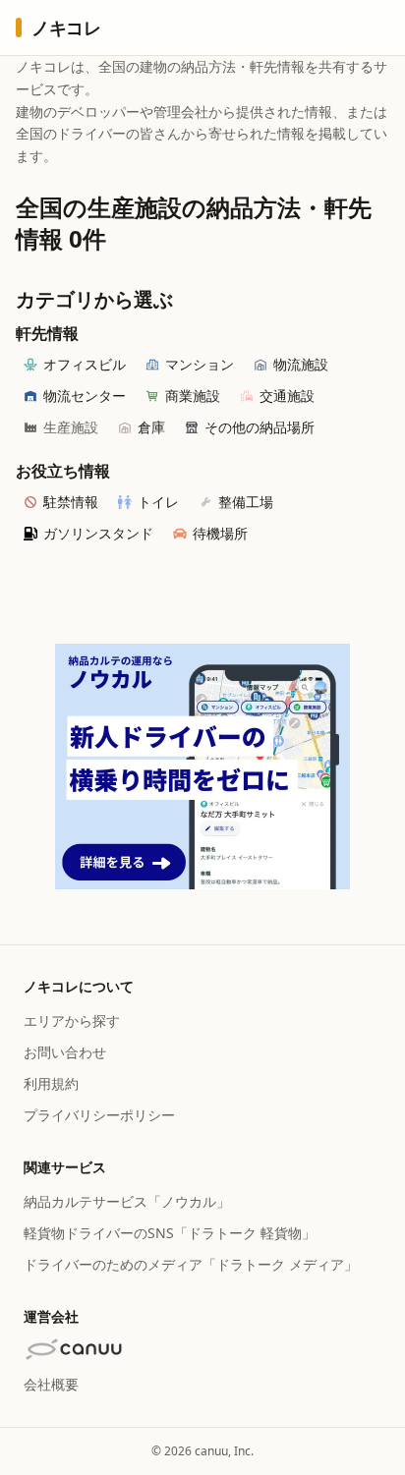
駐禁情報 (70, 501)
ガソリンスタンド (98, 533)
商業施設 (192, 395)
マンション (199, 364)
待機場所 (220, 533)
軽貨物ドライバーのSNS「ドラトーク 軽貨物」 (170, 1232)
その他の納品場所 (259, 427)
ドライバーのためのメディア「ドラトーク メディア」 (191, 1264)
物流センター (84, 395)
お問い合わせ (65, 1052)
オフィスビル (84, 364)
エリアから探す (72, 1020)
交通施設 (287, 395)
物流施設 (300, 364)
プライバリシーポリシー (99, 1115)
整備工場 (245, 501)
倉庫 (151, 427)
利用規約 (51, 1083)
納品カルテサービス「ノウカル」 (127, 1201)
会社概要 (51, 1384)
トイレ (158, 501)
